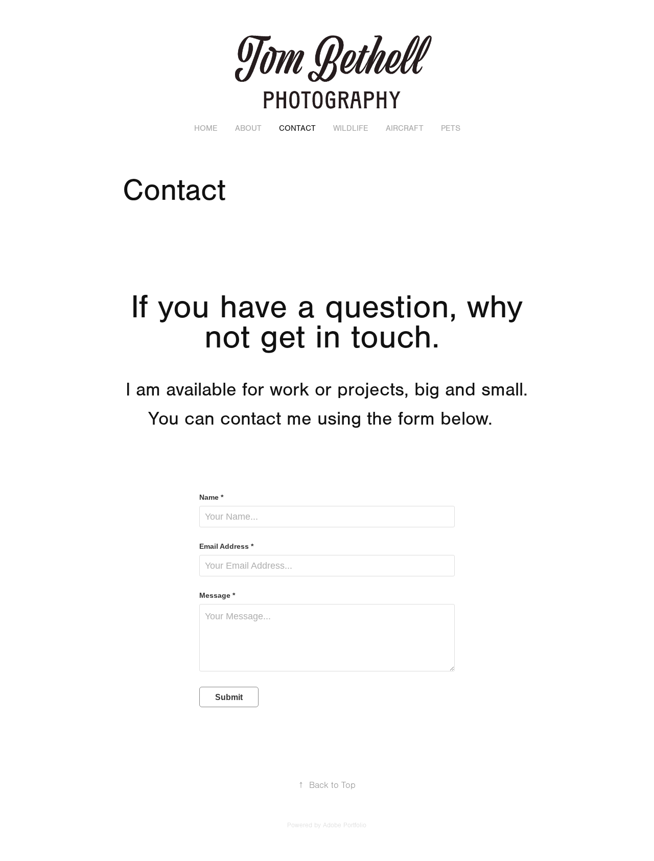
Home (206, 128)
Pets (450, 128)
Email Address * (226, 546)
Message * (217, 595)
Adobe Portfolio (344, 825)
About (248, 128)
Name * (211, 497)
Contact (297, 128)
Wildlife (350, 128)
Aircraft (405, 128)
